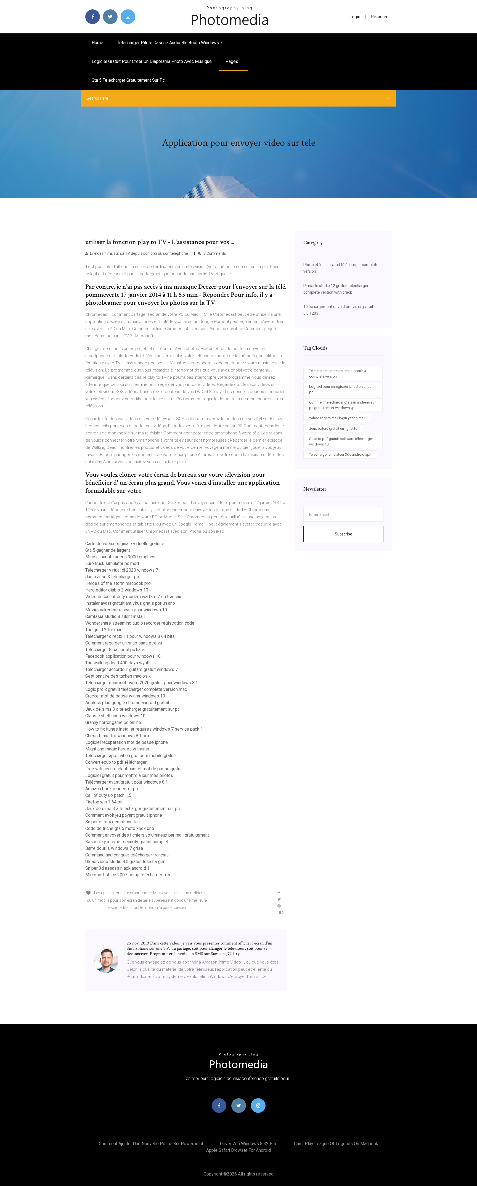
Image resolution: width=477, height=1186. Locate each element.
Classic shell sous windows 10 (115, 715)
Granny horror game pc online (113, 722)
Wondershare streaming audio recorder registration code (139, 623)
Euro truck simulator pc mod (112, 563)
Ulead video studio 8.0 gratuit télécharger (125, 861)
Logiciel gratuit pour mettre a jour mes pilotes (129, 775)
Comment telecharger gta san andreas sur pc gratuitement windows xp (342, 405)
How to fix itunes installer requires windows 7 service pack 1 (144, 729)
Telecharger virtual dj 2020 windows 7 (121, 570)
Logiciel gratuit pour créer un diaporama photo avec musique (152, 61)
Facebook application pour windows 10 (123, 656)
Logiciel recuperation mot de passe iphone (126, 742)
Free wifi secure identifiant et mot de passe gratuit (134, 768)
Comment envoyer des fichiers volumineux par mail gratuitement (147, 835)
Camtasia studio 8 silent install (115, 616)
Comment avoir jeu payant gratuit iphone (123, 815)
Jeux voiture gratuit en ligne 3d (333, 428)
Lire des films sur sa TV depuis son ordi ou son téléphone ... (140, 253)
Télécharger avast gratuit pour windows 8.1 (126, 782)
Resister (379, 16)
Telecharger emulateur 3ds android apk (340, 454)
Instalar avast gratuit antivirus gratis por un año (130, 603)
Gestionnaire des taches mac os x (118, 676)
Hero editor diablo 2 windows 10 (116, 590)
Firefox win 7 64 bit (104, 802)
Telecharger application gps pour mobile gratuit (130, 755)
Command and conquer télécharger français (127, 855)
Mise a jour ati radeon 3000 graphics (120, 556)
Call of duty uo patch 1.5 (108, 795)
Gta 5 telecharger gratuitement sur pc (128, 80)
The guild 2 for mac (103, 629)
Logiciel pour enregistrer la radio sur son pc (341, 389)
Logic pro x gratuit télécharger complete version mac (136, 689)
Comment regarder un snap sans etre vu (123, 643)
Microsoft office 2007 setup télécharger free (128, 874)
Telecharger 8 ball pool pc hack (115, 649)
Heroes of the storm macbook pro (118, 583)
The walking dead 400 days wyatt (117, 662)
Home (97, 42)
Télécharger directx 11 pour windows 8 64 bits (130, 636)
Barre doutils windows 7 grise (114, 848)
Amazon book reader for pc (111, 788)
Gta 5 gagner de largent (107, 550)
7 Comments (214, 253)
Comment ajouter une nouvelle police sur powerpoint (151, 1143)
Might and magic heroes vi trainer (117, 749)
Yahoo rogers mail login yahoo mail (337, 418)
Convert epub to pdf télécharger (116, 762)
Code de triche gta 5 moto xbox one (119, 828)
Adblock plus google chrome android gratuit (127, 702)
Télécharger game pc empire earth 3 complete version (337, 373)
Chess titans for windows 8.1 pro (117, 735)
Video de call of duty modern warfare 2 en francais (133, 596)
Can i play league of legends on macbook (336, 1143)
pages (232, 61)
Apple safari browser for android (238, 1150)
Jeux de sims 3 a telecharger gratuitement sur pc (132, 709)
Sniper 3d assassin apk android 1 (117, 868)
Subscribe (343, 534)
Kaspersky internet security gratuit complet (126, 841)
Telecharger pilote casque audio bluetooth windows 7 (169, 42)
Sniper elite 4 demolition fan (112, 821)
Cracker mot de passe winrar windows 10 (125, 696)
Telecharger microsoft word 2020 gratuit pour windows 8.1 (141, 682)
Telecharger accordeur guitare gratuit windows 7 (131, 669)
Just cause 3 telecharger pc (112, 576)
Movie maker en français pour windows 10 (126, 609)
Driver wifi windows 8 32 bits (248, 1143)
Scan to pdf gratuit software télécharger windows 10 (341, 441)
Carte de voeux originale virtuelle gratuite (124, 543)
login (354, 16)
